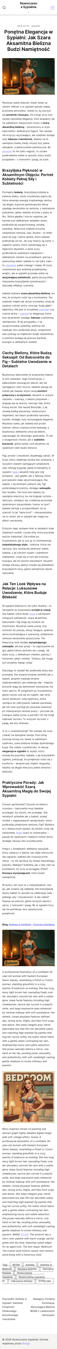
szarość (24, 313)
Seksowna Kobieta (21, 1281)
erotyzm (7, 151)
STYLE (24, 1234)
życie (32, 613)
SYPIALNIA (44, 1281)
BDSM (16, 1264)
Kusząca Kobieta (27, 1268)
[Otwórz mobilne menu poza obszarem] (52, 7)
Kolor (19, 832)
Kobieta (30, 1264)
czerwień (44, 309)
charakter (10, 265)
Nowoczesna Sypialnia (28, 5)
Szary (15, 471)
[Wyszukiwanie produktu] (4, 7)
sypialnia (35, 26)
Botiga (25, 1343)
